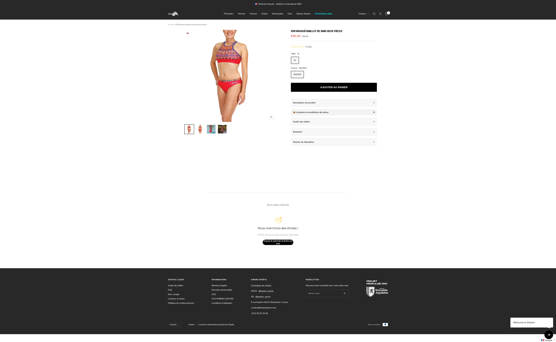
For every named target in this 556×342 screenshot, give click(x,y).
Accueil (171, 25)
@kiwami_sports (266, 291)
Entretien (297, 132)
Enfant (264, 14)
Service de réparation (303, 142)
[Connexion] (380, 13)
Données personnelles (222, 290)
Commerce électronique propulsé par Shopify (216, 325)
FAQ (170, 290)
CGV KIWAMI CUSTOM (222, 298)
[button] (548, 340)
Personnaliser (323, 14)
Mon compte (173, 294)
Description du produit (304, 102)
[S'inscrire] (344, 293)
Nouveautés (277, 14)
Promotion (228, 14)
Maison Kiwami (303, 14)
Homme (241, 14)
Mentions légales (219, 285)
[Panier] (386, 13)
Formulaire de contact (261, 285)
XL (295, 60)
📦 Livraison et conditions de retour (311, 112)
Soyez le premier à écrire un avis (278, 242)
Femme (253, 14)
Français (362, 14)
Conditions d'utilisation (222, 303)
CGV (214, 294)
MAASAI (297, 74)
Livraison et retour (176, 298)
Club (290, 14)
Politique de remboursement (181, 303)
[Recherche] (374, 13)
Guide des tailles (301, 121)
